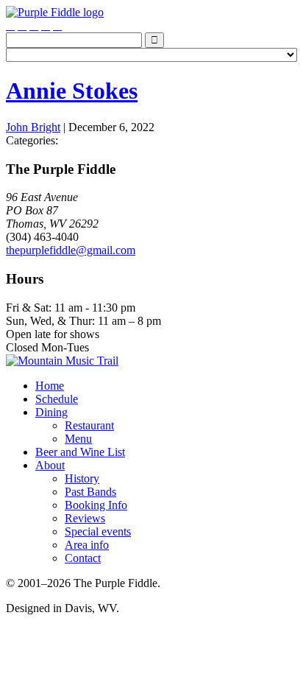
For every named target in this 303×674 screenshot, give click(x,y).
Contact (83, 558)
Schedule (56, 399)
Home (49, 385)
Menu (78, 438)
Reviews (85, 518)
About (50, 465)
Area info (87, 544)
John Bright (33, 127)
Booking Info (96, 505)
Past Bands (90, 491)
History (82, 478)
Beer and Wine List (80, 452)
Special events (98, 531)
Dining (51, 412)
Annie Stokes (72, 90)
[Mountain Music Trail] (62, 360)
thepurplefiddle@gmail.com (70, 250)
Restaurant (89, 425)
